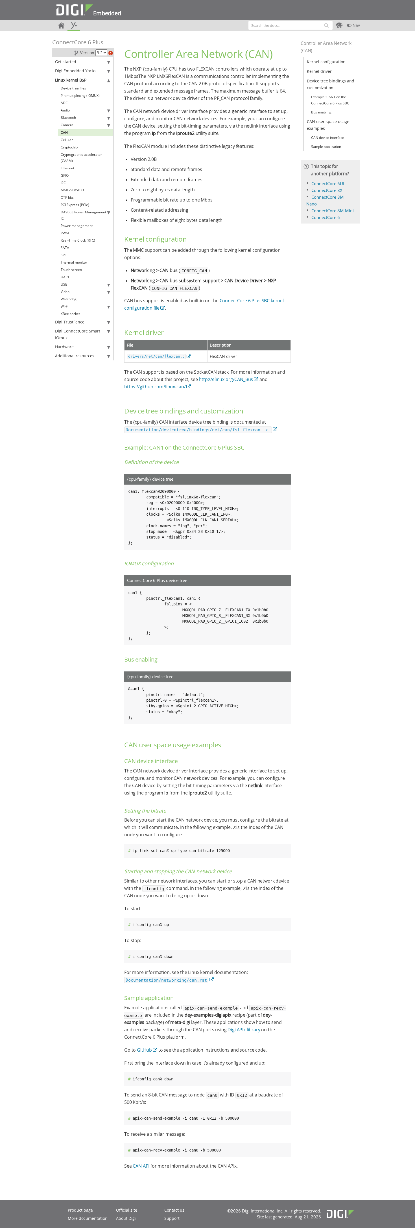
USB (64, 284)
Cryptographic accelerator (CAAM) (81, 157)
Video (65, 291)
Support (172, 1218)
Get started (65, 61)
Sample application (326, 146)
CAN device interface (327, 137)
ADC (64, 102)
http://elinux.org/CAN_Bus (226, 379)
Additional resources (74, 355)
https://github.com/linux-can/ (154, 387)
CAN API (141, 1166)
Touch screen (71, 269)
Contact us (174, 1210)
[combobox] (290, 25)
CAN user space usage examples (328, 125)
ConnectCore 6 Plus (77, 42)
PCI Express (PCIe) (75, 204)
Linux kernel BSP (70, 80)
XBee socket (70, 313)
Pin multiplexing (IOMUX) (80, 95)
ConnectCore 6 (325, 217)
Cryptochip (69, 147)
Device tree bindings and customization (330, 84)
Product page (80, 1210)
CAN (64, 132)
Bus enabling (321, 112)
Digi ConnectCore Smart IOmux (77, 334)
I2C (63, 182)
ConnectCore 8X (326, 190)
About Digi (126, 1218)
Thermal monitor (74, 262)
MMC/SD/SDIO (72, 190)
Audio (65, 110)
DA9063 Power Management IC (83, 215)
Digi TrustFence (69, 322)
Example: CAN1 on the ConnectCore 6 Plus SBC (330, 100)
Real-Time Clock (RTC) (78, 240)
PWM (65, 233)
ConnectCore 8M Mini (332, 210)
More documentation (88, 1218)
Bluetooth (68, 117)
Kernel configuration (326, 61)
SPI (63, 255)
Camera (67, 124)
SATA (65, 247)
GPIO (65, 175)
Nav (355, 25)
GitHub (144, 1050)
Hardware (64, 346)
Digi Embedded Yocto (75, 70)
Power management (77, 225)
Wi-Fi (64, 306)
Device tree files (73, 88)
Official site (126, 1210)
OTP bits (67, 197)
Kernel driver (319, 71)
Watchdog (69, 299)
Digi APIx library (244, 1029)
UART (65, 277)
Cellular (67, 139)
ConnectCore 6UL (328, 183)
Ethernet (67, 168)
